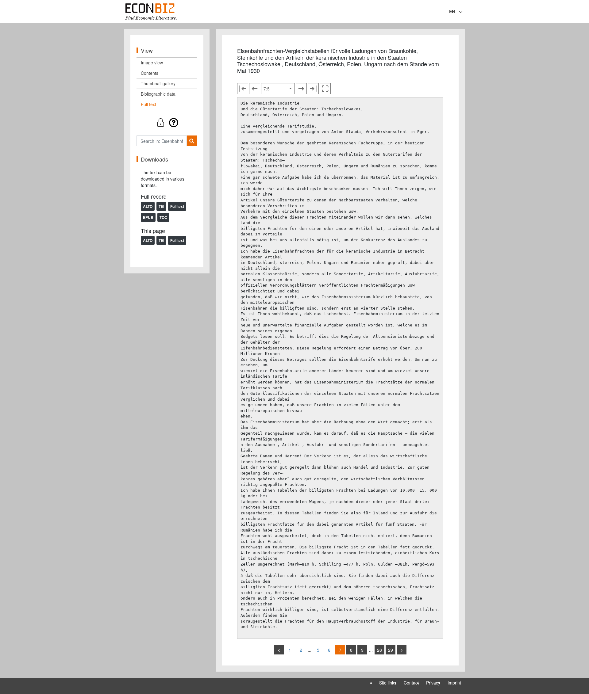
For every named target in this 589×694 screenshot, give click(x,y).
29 (390, 650)
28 (379, 650)
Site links (387, 683)
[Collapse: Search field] (464, 12)
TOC (163, 217)
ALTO (147, 206)
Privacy (433, 683)
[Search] (192, 141)
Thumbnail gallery (158, 83)
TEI (161, 206)
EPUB (148, 217)
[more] (401, 649)
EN (452, 11)
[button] (167, 122)
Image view (152, 62)
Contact (411, 683)
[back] (279, 649)
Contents (149, 73)
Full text (148, 104)
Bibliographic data (158, 94)
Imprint (454, 683)
